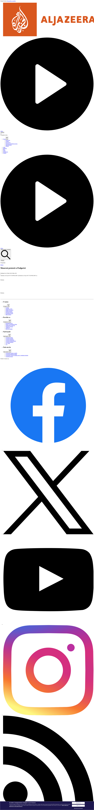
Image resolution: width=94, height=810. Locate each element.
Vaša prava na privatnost (78, 808)
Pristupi (2, 132)
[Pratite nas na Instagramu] (48, 715)
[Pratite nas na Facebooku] (48, 450)
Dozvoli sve (78, 802)
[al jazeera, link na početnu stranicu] (47, 20)
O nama (5, 306)
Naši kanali (6, 336)
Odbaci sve (78, 805)
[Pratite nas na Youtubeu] (48, 624)
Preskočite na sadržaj (11, 1)
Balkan (2, 264)
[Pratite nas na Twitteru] (48, 533)
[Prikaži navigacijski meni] (1, 133)
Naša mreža (6, 351)
